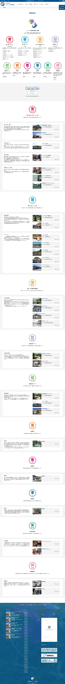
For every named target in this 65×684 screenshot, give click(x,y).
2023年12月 (25, 633)
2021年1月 (25, 661)
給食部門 (14, 75)
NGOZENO (55, 79)
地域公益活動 (45, 76)
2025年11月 (25, 618)
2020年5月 (25, 667)
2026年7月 (25, 613)
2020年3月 (25, 670)
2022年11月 (25, 639)
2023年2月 (25, 636)
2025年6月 (25, 621)
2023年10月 (25, 635)
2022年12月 (25, 638)
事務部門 (34, 76)
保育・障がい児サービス (9, 44)
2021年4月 (25, 658)
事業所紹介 (31, 4)
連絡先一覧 (47, 4)
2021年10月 (25, 650)
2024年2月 (25, 630)
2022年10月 (25, 641)
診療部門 (24, 76)
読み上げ (62, 8)
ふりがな (62, 6)
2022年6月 (25, 644)
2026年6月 (25, 615)
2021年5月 (25, 656)
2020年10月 (25, 662)
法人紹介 (26, 4)
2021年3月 (25, 659)
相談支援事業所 (4, 76)
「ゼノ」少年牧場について (20, 4)
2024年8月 (25, 624)
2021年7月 (25, 653)
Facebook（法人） (41, 4)
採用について (35, 4)
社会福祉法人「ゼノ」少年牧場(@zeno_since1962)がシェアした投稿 (52, 640)
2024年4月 (25, 627)
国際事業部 (55, 77)
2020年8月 (25, 664)
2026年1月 (25, 616)
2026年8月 (25, 612)
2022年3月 (25, 647)
